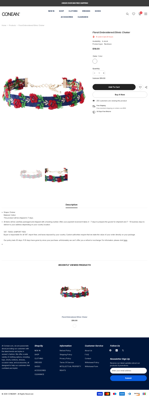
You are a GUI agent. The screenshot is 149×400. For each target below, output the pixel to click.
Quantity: (96, 69)
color (74, 326)
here (125, 240)
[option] (44, 93)
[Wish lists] (133, 13)
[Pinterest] (110, 350)
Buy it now (120, 94)
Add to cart (114, 87)
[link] (140, 87)
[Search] (127, 13)
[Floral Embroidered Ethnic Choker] (74, 292)
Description (72, 204)
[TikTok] (116, 350)
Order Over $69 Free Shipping (75, 3)
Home (4, 25)
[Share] (145, 87)
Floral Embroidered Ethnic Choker (74, 317)
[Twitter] (123, 350)
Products (12, 25)
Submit (128, 378)
